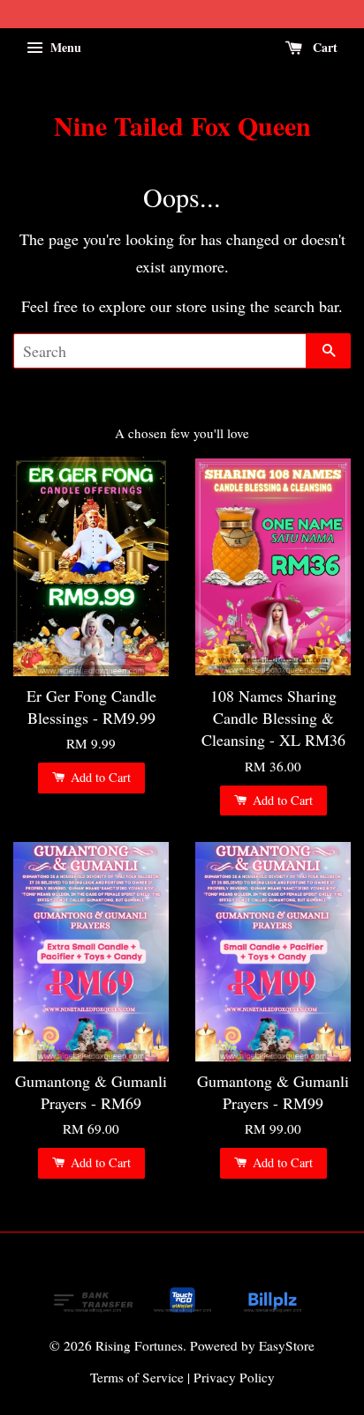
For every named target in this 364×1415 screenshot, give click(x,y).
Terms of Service (137, 1377)
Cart (323, 47)
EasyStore (287, 1345)
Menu (64, 47)
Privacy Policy (234, 1377)
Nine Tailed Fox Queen (182, 125)
